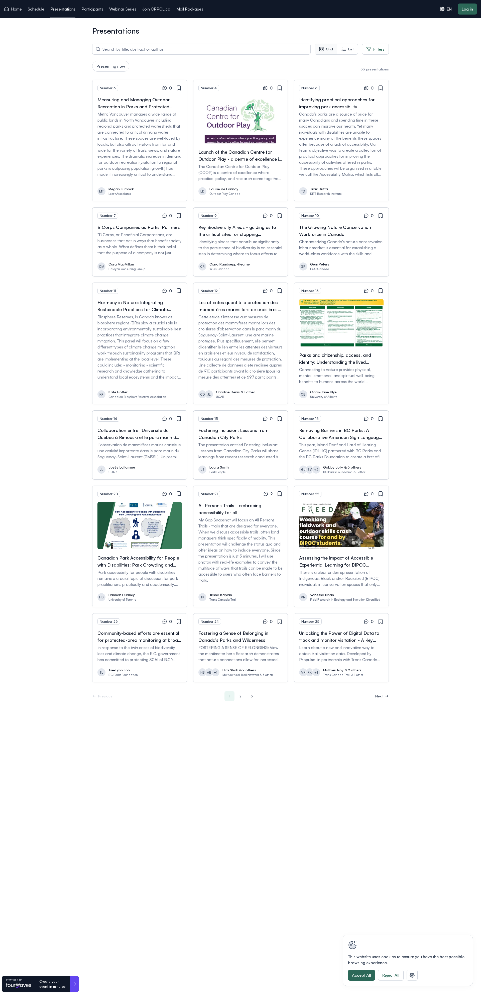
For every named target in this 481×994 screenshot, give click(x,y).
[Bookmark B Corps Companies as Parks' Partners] (179, 216)
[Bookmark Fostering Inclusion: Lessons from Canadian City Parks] (280, 419)
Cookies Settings (412, 975)
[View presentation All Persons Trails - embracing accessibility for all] (240, 546)
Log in (467, 9)
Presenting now (110, 66)
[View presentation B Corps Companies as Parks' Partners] (139, 242)
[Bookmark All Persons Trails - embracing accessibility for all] (280, 494)
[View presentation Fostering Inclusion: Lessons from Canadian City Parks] (240, 445)
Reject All (390, 975)
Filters (379, 49)
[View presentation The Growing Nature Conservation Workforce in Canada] (341, 242)
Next (379, 696)
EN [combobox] (449, 9)
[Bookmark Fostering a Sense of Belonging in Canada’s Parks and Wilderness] (280, 621)
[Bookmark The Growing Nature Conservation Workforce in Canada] (381, 216)
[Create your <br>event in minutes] (74, 984)
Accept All (361, 975)
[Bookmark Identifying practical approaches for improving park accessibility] (381, 88)
